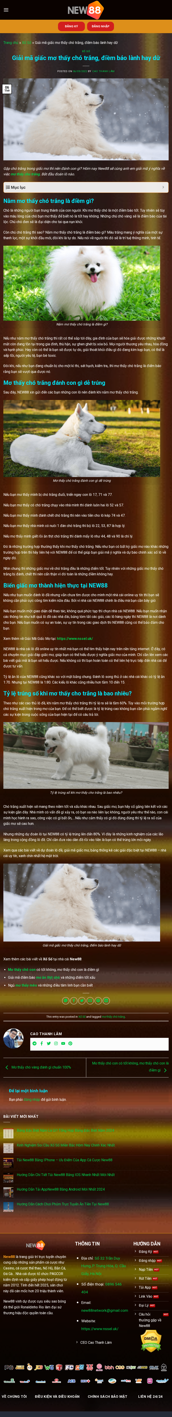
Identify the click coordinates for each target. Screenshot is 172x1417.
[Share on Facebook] (73, 1000)
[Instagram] (56, 1044)
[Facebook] (42, 1044)
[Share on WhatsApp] (65, 1000)
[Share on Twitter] (82, 1000)
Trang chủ (10, 43)
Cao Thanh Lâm (103, 71)
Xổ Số (26, 43)
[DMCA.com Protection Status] (151, 1341)
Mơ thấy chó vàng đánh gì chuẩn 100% (41, 1067)
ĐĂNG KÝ (71, 26)
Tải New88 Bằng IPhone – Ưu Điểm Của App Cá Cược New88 (64, 1160)
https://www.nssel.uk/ (75, 638)
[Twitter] (49, 1044)
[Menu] (6, 9)
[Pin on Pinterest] (98, 1000)
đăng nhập (32, 1099)
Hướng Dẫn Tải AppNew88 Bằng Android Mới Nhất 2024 (61, 1189)
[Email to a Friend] (90, 1000)
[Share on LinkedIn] (106, 1000)
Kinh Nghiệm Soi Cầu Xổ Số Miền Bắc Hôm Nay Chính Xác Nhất (66, 1145)
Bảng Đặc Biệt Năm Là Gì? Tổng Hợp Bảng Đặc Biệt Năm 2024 (65, 1130)
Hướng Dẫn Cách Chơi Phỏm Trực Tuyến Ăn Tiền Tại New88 (63, 1204)
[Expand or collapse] (163, 187)
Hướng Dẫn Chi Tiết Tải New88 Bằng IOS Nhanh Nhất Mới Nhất (66, 1175)
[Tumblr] (34, 1044)
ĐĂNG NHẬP (101, 26)
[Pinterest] (70, 1044)
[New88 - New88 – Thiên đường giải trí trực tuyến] (86, 10)
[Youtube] (63, 1044)
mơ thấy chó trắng (113, 1016)
